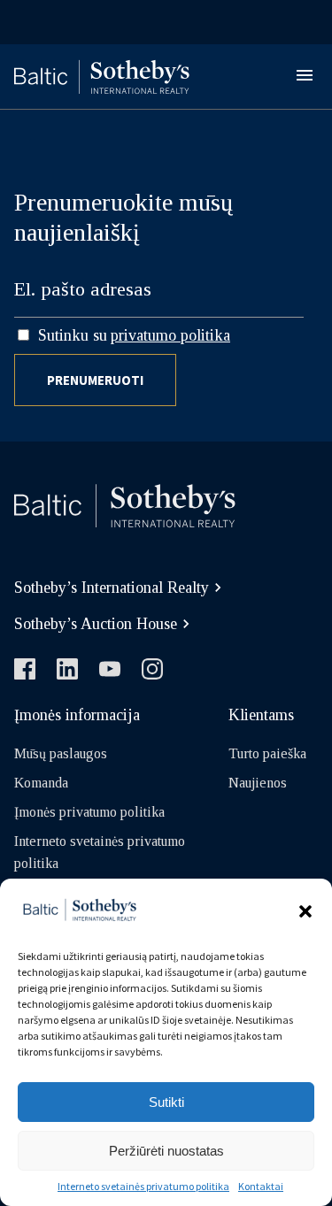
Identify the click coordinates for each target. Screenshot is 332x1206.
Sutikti (166, 1102)
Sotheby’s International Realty (111, 587)
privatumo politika (170, 335)
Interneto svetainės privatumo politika (143, 1186)
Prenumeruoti (95, 380)
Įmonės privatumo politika (89, 811)
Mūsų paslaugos (60, 753)
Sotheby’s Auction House (95, 624)
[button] (305, 911)
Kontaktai (260, 1186)
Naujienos (257, 782)
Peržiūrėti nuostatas (166, 1150)
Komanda (41, 782)
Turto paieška (267, 753)
